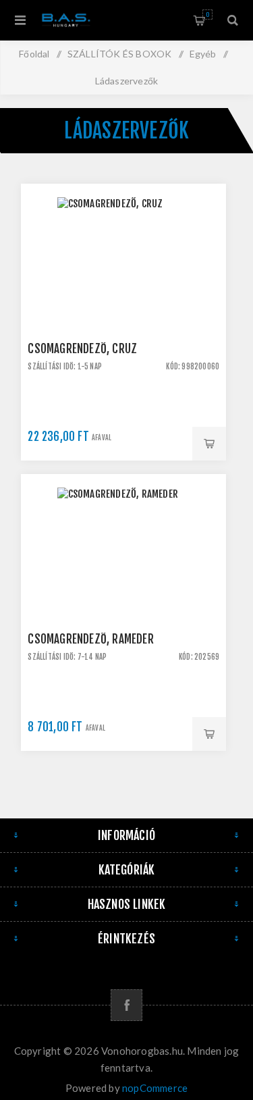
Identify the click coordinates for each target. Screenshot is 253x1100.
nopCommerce (155, 1088)
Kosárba (209, 444)
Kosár (207, 14)
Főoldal (34, 53)
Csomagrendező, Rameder (90, 639)
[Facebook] (126, 1005)
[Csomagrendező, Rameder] (123, 576)
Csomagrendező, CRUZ (82, 348)
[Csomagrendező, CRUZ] (123, 286)
